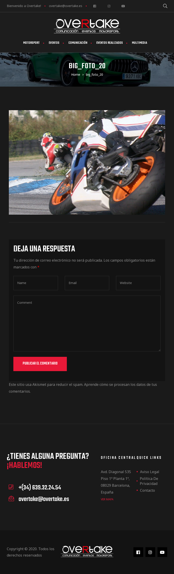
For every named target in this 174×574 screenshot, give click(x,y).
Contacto (147, 490)
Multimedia (139, 43)
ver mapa (107, 499)
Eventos (54, 43)
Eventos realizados (109, 43)
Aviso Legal (149, 471)
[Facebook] (94, 6)
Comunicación (77, 43)
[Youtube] (123, 6)
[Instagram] (108, 6)
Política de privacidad (149, 481)
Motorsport (31, 43)
